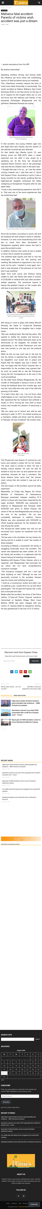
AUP (20, 1203)
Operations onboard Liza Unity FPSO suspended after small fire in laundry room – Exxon (25, 712)
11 (10, 1066)
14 (27, 1066)
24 (4, 1073)
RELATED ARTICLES (6, 695)
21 (27, 1069)
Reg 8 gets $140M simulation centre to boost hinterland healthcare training (19, 782)
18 (10, 1069)
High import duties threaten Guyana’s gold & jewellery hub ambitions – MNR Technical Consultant (26, 703)
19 (16, 1069)
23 (38, 1069)
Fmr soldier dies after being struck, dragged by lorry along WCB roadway (21, 790)
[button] (39, 2)
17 (4, 1069)
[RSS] (24, 1196)
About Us (25, 1203)
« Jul (2, 1080)
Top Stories (4, 10)
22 (33, 1069)
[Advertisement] (21, 44)
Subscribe (35, 661)
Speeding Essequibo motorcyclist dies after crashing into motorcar (19, 798)
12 (16, 1066)
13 (22, 1066)
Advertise (14, 1203)
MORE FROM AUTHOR (20, 695)
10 (4, 1066)
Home (8, 1203)
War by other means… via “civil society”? (11, 688)
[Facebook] (18, 1196)
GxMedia (21, 1207)
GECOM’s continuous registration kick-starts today (31, 688)
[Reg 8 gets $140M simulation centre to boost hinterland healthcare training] (6, 722)
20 (22, 1069)
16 (38, 1066)
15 (33, 1066)
